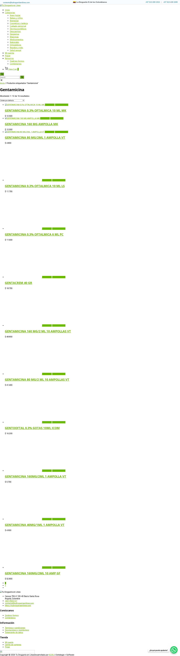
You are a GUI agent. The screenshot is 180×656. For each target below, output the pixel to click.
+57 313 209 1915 (153, 2)
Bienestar (14, 20)
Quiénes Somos (17, 61)
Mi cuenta (9, 53)
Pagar (7, 55)
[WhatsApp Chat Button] (174, 650)
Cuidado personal (18, 26)
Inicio (7, 10)
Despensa (14, 34)
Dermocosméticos (18, 28)
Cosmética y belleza (19, 23)
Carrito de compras (13, 645)
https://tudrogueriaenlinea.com (18, 605)
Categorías (10, 12)
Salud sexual (15, 50)
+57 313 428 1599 (170, 2)
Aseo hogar (15, 15)
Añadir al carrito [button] (61, 105)
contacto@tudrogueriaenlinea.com (16, 2)
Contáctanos (15, 63)
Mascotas (14, 36)
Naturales (14, 42)
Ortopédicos (15, 45)
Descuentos (15, 31)
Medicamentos (16, 39)
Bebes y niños (16, 18)
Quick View (49, 105)
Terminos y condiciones (15, 628)
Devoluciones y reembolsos (17, 630)
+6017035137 (11, 601)
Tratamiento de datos (14, 632)
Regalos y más (16, 47)
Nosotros (9, 58)
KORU (51, 655)
